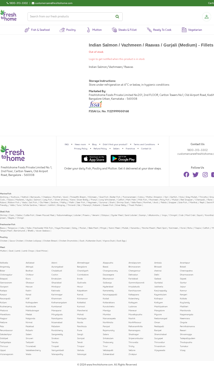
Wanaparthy (57, 354)
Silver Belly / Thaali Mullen (128, 205)
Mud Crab (190, 215)
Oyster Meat (117, 215)
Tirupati (55, 346)
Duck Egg (121, 240)
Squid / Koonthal (205, 215)
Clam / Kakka (15, 215)
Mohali (80, 314)
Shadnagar (134, 334)
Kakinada (55, 290)
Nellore (3, 322)
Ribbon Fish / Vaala (17, 202)
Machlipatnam (161, 306)
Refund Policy (100, 148)
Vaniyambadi (57, 350)
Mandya (107, 310)
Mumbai (107, 314)
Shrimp (3, 215)
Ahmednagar (83, 262)
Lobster (77, 215)
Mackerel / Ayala (23, 199)
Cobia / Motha (145, 197)
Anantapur (185, 262)
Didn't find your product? (115, 144)
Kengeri (183, 294)
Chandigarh (82, 270)
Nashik (132, 318)
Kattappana (134, 294)
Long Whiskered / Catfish (111, 199)
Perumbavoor (6, 330)
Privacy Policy (80, 148)
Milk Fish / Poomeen (148, 199)
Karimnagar (56, 294)
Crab (181, 215)
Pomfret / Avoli (60, 197)
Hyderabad (108, 286)
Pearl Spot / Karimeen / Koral (171, 228)
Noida (80, 322)
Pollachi (29, 330)
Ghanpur (30, 282)
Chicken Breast (50, 240)
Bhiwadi (158, 266)
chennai (158, 270)
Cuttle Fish (29, 215)
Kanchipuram (135, 290)
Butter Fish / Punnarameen (123, 197)
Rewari (183, 330)
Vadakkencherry (33, 350)
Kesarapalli (5, 298)
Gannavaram (6, 282)
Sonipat (80, 338)
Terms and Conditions (144, 144)
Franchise (130, 148)
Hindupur (56, 286)
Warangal (81, 354)
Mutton (3, 250)
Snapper (172, 202)
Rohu (189, 228)
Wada (28, 354)
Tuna (19, 205)
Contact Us (146, 148)
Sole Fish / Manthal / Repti (191, 202)
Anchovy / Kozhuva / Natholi (14, 197)
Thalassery (108, 342)
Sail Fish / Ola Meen (39, 202)
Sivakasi (55, 338)
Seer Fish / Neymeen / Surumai (91, 202)
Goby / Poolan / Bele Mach (85, 228)
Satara (106, 334)
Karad (28, 294)
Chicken (4, 240)
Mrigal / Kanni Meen (110, 228)
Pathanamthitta (136, 326)
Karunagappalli (110, 294)
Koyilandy (185, 302)
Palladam (55, 326)
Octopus (105, 215)
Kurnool (81, 306)
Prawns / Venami (91, 215)
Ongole (183, 322)
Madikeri (184, 306)
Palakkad (30, 326)
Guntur (183, 282)
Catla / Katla (25, 228)
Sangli (80, 334)
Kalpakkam (82, 290)
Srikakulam (108, 338)
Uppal (3, 350)
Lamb (17, 250)
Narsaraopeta (109, 318)
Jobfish (51, 205)
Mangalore (159, 310)
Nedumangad (160, 318)
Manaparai (56, 310)
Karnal (80, 294)
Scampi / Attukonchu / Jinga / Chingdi (158, 215)
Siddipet (4, 338)
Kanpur (3, 294)
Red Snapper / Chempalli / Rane (196, 199)
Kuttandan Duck (93, 240)
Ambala (158, 262)
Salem (29, 334)
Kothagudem (32, 302)
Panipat (106, 326)
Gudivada (81, 282)
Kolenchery (134, 298)
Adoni (54, 262)
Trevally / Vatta (7, 205)
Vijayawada (159, 350)
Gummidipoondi (136, 282)
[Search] (117, 17)
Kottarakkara (109, 302)
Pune (79, 330)
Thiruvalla (133, 342)
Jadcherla (158, 286)
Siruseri (29, 338)
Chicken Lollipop (33, 240)
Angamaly (5, 266)
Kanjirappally (160, 290)
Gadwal (157, 278)
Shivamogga (186, 334)
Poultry (4, 237)
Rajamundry (109, 330)
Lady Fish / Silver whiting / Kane (59, 199)
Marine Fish (5, 193)
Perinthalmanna (187, 326)
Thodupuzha (186, 342)
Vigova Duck (109, 240)
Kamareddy (108, 290)
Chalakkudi (56, 270)
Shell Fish (5, 211)
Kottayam (133, 302)
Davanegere (108, 274)
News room (80, 144)
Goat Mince (41, 250)
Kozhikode (31, 306)
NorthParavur (135, 322)
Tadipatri (30, 342)
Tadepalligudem (187, 338)
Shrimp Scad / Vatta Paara (129, 202)
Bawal (105, 266)
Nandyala (81, 318)
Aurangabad (57, 266)
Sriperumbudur (136, 338)
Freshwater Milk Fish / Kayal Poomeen (51, 228)
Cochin (54, 274)
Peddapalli (159, 326)
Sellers (116, 148)
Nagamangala (186, 314)
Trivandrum (159, 346)
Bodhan (29, 270)
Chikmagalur (6, 274)
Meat (2, 247)
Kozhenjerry (6, 306)
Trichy (131, 346)
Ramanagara (134, 330)
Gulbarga (107, 282)
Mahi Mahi (131, 199)
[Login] (206, 16)
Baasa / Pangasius (9, 228)
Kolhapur (158, 298)
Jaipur (183, 286)
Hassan (29, 286)
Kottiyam (158, 302)
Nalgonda (30, 318)
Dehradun (133, 274)
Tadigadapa (5, 342)
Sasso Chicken (16, 240)
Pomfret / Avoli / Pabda (155, 202)
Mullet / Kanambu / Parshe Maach (138, 228)
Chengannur (134, 270)
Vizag (182, 350)
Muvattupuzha (135, 314)
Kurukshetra (108, 306)
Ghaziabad (56, 282)
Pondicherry (57, 330)
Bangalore (82, 266)
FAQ (67, 144)
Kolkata (183, 298)
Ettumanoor (108, 278)
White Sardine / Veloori (34, 205)
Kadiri (28, 290)
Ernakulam (56, 278)
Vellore (132, 350)
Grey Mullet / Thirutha (197, 197)
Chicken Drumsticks (68, 240)
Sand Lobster (131, 215)
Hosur (80, 286)
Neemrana (185, 318)
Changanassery (110, 270)
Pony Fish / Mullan (169, 199)
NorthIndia (108, 322)
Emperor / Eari (161, 197)
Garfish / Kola (177, 197)
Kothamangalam (59, 302)
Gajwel (183, 278)
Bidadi (183, 266)
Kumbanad (56, 306)
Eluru (28, 278)
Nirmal (29, 322)
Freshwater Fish (7, 224)
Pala (2, 326)
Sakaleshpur (6, 334)
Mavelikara (5, 314)
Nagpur (3, 318)
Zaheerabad (108, 354)
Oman (157, 322)
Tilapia (197, 228)
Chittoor (30, 274)
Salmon (37, 199)
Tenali (80, 342)
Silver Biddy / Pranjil (87, 199)
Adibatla (4, 262)
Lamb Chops (28, 250)
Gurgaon (4, 286)
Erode (80, 278)
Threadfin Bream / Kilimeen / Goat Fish (89, 197)
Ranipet (157, 330)
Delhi (156, 274)
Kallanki (97, 205)
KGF (27, 298)
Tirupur (80, 346)
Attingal (29, 266)
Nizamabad (56, 322)
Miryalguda (56, 314)
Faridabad (133, 278)
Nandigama (56, 318)
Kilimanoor (82, 298)
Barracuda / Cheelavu (41, 197)
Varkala (80, 350)
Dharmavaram (186, 274)
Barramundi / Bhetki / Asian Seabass (32, 230)
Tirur (105, 346)
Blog (94, 144)
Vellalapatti (108, 350)
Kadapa (3, 290)
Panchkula (82, 326)
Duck (82, 240)
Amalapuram (135, 262)
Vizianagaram (6, 354)
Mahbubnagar (32, 310)
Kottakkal (81, 302)
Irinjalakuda (134, 286)
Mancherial (82, 310)
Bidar (2, 270)
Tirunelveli (31, 346)
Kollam (3, 302)
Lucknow (133, 306)
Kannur (183, 290)
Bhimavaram (134, 266)
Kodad (106, 298)
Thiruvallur (159, 342)
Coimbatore (82, 274)
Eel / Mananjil (84, 205)
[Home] (8, 11)
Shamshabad (160, 334)
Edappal (4, 278)
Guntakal (158, 282)
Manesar (133, 310)
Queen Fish (107, 205)
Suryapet (158, 338)
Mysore (158, 314)
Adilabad (30, 262)
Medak (29, 314)
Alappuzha (108, 262)
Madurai (4, 310)
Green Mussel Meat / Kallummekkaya (54, 215)
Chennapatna (186, 270)
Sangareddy (57, 334)
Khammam (56, 298)
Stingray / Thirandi (66, 205)
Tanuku (54, 342)
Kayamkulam (160, 294)
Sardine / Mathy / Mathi (62, 202)
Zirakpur (133, 354)
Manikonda (185, 310)
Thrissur (4, 346)
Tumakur (184, 346)
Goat (11, 250)
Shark (112, 202)
